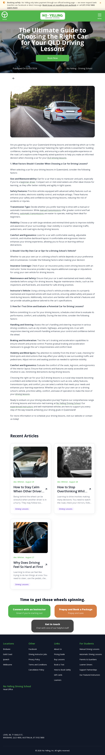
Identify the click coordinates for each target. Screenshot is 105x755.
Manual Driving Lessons (89, 649)
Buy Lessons (59, 659)
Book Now (53, 58)
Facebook (33, 649)
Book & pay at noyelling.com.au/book (59, 5)
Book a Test (59, 664)
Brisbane (6, 649)
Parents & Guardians (88, 659)
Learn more (12, 7)
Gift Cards (58, 675)
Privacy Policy (34, 659)
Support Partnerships (88, 670)
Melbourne (7, 664)
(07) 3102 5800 (88, 5)
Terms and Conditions (38, 664)
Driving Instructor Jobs (38, 654)
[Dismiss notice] (100, 2)
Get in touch (52, 626)
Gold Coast (7, 654)
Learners (57, 680)
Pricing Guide (59, 654)
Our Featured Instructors (90, 675)
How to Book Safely (62, 670)
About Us (58, 649)
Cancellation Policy (36, 670)
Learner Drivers (86, 664)
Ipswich (6, 659)
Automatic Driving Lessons (91, 654)
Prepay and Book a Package (75, 611)
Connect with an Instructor (29, 611)
